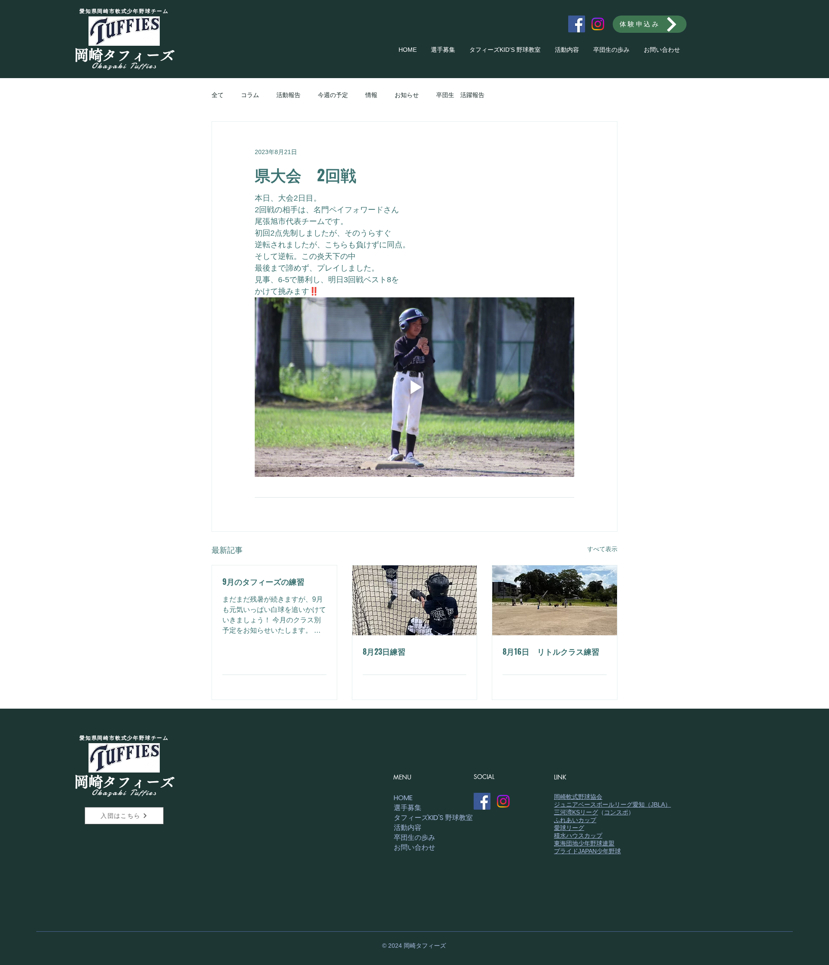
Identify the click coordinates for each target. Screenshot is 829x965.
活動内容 (407, 828)
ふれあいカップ (575, 820)
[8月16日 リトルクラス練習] (554, 600)
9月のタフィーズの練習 (263, 581)
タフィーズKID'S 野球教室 (424, 818)
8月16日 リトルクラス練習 (551, 651)
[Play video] (414, 387)
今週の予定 (333, 94)
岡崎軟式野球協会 (578, 796)
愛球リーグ (569, 827)
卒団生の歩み (414, 837)
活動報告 (288, 94)
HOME (403, 798)
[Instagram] (597, 24)
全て (218, 94)
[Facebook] (576, 24)
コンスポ (616, 812)
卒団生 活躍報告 (460, 94)
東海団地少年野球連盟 (584, 843)
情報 (371, 94)
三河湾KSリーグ (576, 812)
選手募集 (407, 808)
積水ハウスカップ (578, 835)
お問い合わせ (414, 847)
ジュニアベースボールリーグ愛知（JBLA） (612, 804)
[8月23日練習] (414, 600)
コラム (250, 94)
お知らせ (407, 94)
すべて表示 (602, 549)
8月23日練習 (384, 651)
